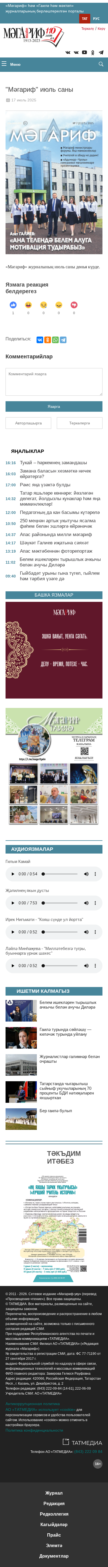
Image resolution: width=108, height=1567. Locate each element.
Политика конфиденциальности (34, 1430)
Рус (96, 18)
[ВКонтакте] (40, 340)
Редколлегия (54, 1514)
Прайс (54, 1535)
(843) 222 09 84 (88, 1451)
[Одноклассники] (47, 340)
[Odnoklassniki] (93, 53)
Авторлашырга (28, 423)
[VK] (68, 53)
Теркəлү (87, 29)
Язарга (54, 406)
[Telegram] (101, 53)
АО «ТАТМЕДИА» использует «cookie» (41, 1409)
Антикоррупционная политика (33, 1403)
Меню (14, 64)
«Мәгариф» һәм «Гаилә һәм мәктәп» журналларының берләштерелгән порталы (45, 8)
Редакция (54, 1503)
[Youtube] (84, 53)
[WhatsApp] (55, 340)
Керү (101, 29)
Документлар (54, 1556)
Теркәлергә (79, 423)
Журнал (54, 1493)
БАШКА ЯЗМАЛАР (54, 595)
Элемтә (54, 1545)
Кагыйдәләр (54, 1524)
